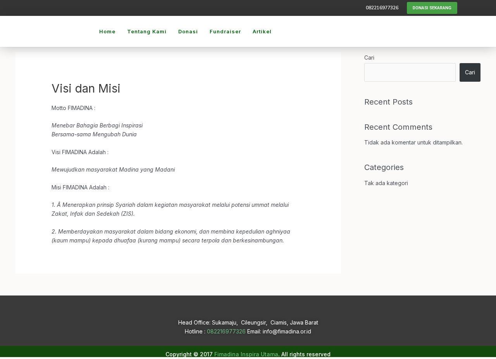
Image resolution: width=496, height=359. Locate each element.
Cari (369, 57)
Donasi (188, 31)
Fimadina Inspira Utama (246, 354)
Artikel (262, 31)
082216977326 (226, 331)
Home (107, 31)
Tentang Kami (147, 31)
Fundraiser (225, 31)
